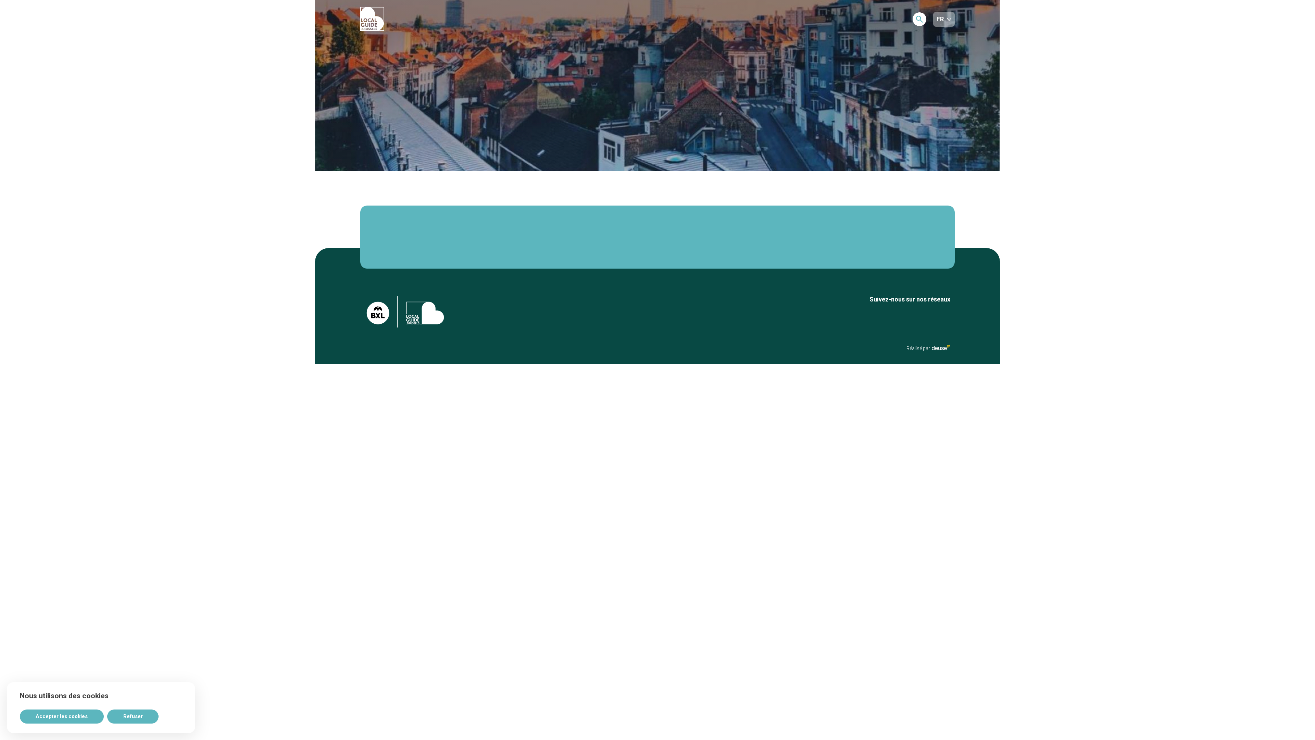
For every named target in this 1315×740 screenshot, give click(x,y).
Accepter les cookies (62, 716)
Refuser (133, 716)
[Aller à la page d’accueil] (397, 19)
